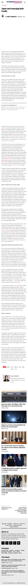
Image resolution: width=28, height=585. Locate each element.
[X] (6, 20)
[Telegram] (19, 20)
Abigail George (4, 428)
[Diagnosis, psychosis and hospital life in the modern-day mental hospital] (14, 417)
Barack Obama (4, 161)
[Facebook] (2, 20)
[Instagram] (6, 543)
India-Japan (3, 128)
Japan (23, 367)
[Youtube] (18, 543)
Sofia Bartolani (4, 472)
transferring (17, 282)
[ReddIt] (16, 20)
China (12, 367)
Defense (16, 367)
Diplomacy (4, 486)
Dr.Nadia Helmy (4, 407)
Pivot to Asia (15, 165)
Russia (12, 369)
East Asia (4, 5)
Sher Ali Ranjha (4, 451)
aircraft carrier (15, 236)
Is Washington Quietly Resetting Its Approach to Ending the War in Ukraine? (13, 469)
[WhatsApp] (9, 20)
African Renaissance (5, 422)
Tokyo (21, 261)
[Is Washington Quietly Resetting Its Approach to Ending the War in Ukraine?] (14, 460)
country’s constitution (5, 230)
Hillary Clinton (8, 158)
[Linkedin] (12, 20)
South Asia (4, 443)
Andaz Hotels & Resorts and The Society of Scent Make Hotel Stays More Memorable (21, 510)
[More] (22, 20)
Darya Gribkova (12, 16)
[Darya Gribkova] (2, 16)
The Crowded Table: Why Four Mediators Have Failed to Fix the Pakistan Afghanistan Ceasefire (13, 447)
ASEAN (8, 367)
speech (14, 136)
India (20, 367)
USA (16, 369)
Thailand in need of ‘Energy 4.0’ (6, 508)
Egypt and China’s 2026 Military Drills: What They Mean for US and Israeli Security (13, 405)
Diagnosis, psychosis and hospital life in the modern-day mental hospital (13, 426)
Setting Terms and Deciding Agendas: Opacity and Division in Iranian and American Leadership (13, 491)
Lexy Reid (3, 494)
